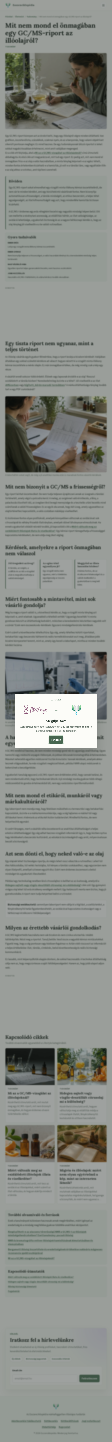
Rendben (56, 740)
